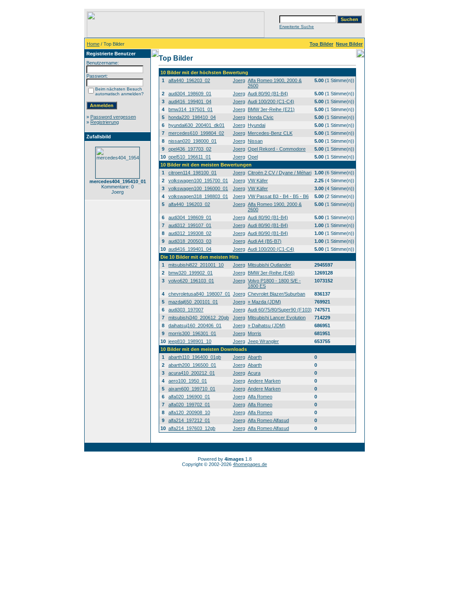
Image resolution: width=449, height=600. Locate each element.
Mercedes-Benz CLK (270, 133)
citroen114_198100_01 (192, 172)
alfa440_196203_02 (189, 80)
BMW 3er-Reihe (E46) (271, 272)
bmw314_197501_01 (190, 109)
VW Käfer (258, 180)
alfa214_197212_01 (189, 420)
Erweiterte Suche (296, 26)
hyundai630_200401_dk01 (196, 125)
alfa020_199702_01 (189, 404)
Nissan (255, 141)
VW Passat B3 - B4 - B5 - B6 (278, 196)
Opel (253, 156)
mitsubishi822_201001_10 (196, 264)
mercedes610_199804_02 (196, 133)
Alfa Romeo (260, 396)
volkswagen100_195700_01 (198, 180)
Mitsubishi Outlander (269, 264)
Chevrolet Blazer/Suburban (276, 293)
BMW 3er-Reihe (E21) (271, 109)
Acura (254, 373)
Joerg (239, 80)
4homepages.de (250, 464)
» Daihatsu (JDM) (266, 325)
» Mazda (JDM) (264, 301)
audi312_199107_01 (189, 225)
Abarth (255, 357)
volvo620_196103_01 (191, 280)
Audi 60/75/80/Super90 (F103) (280, 309)
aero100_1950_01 (187, 380)
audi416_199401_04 (189, 101)
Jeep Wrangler (263, 341)
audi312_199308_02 (189, 233)
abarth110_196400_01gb (194, 357)
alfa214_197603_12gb (191, 428)
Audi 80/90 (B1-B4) (268, 93)
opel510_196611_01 (189, 156)
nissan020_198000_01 (192, 141)
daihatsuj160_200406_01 (194, 325)
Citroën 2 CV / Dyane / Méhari (279, 172)
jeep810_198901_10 (189, 341)
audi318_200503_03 (189, 241)
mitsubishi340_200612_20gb (198, 317)
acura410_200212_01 (191, 373)
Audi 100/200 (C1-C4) (271, 101)
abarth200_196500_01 (192, 365)
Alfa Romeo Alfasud (268, 420)
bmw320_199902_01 (190, 272)
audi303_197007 (185, 309)
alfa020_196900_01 (189, 396)
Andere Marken (264, 380)
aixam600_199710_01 (191, 388)
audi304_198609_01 (189, 93)
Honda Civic (261, 117)
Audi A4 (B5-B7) (265, 241)
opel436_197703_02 (189, 149)
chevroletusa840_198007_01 (199, 293)
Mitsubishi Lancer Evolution (277, 317)
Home (93, 44)
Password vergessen (113, 116)
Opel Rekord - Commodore (277, 149)
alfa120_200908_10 (189, 412)
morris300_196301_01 (192, 333)
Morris (254, 333)
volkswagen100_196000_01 (198, 188)
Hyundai (256, 125)
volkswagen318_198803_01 (198, 196)
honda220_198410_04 (192, 117)
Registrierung (104, 122)
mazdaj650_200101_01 (193, 301)
